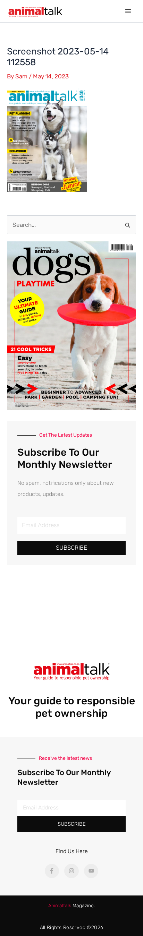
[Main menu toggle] (128, 11)
